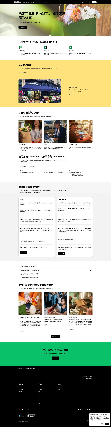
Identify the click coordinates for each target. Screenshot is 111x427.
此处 (107, 418)
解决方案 (33, 2)
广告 (63, 147)
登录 (89, 2)
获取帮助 (83, 2)
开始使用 (23, 252)
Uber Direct (30, 148)
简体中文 (81, 409)
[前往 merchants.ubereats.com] (17, 2)
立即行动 (94, 2)
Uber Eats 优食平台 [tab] (23, 166)
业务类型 (40, 2)
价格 (51, 2)
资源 (46, 2)
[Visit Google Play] (23, 416)
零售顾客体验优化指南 (49, 317)
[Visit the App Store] (31, 416)
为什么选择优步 (26, 2)
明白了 (106, 423)
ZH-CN (78, 2)
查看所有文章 (55, 336)
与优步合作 (22, 27)
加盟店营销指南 (73, 317)
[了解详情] (30, 303)
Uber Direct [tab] (32, 166)
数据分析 (47, 147)
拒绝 (102, 423)
